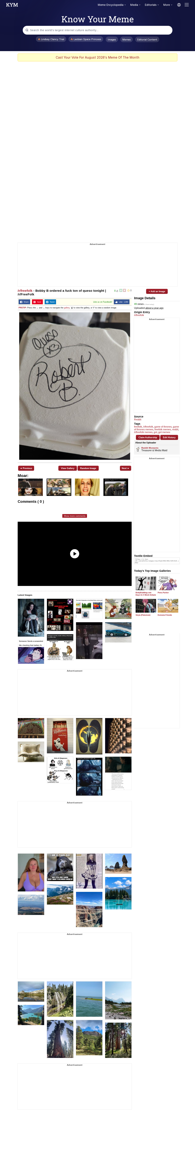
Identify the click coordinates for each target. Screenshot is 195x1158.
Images (112, 39)
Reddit (137, 419)
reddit (175, 429)
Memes (126, 39)
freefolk (138, 426)
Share (25, 302)
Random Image (88, 468)
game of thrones (163, 426)
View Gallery (67, 468)
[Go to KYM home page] (12, 5)
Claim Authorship (147, 437)
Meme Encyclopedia (110, 4)
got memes (164, 432)
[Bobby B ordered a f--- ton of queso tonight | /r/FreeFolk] (75, 386)
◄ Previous (26, 468)
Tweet (51, 302)
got (155, 432)
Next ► (125, 468)
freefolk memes (162, 429)
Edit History (169, 437)
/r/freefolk (25, 290)
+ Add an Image (157, 291)
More (166, 4)
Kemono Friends (165, 615)
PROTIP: (23, 308)
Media (134, 4)
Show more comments (74, 516)
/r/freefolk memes (143, 432)
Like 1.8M (123, 302)
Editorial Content (147, 39)
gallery (67, 308)
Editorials (150, 4)
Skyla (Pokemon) (143, 615)
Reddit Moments (149, 448)
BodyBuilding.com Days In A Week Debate (146, 594)
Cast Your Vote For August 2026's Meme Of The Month (97, 57)
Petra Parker (163, 593)
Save (38, 302)
